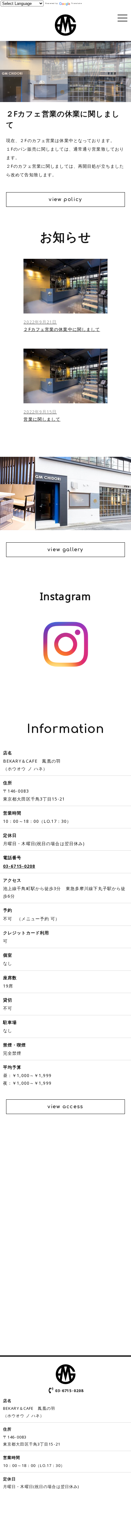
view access (65, 1106)
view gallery (65, 549)
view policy (65, 199)
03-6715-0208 (19, 866)
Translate (76, 3)
